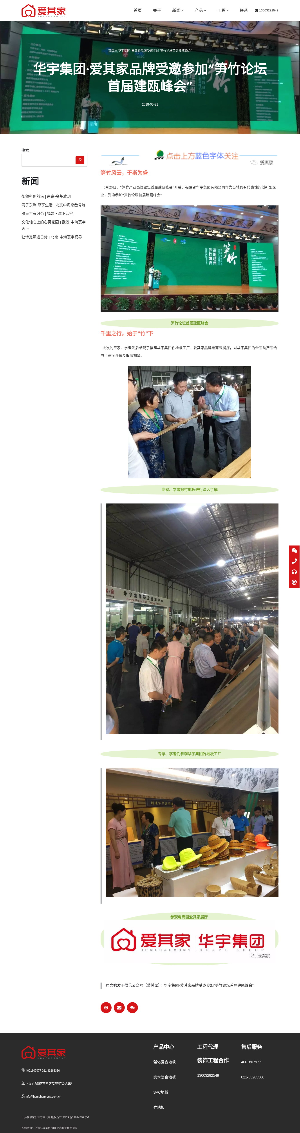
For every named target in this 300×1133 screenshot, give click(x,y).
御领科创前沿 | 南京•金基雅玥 (46, 196)
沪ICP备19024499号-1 (75, 1117)
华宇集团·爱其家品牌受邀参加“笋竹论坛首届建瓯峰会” (209, 985)
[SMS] (132, 1007)
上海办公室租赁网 (45, 1128)
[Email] (119, 1007)
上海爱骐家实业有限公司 (36, 1117)
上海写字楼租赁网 (67, 1128)
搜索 (25, 150)
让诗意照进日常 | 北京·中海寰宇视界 (52, 237)
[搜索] (80, 160)
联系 (244, 10)
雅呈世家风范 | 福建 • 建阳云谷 (47, 214)
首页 (138, 10)
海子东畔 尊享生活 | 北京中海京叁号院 (53, 205)
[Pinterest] (106, 1007)
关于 (157, 10)
